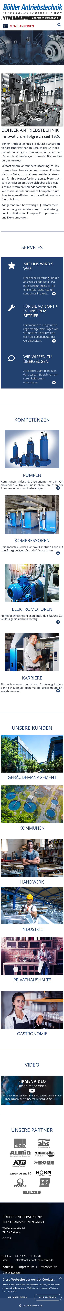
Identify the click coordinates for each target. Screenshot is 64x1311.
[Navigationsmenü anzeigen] (3, 25)
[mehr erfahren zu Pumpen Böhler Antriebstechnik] (57, 488)
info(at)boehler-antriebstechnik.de (34, 1260)
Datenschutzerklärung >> (40, 1100)
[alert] (32, 1292)
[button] (32, 1305)
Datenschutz (48, 1267)
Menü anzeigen (22, 26)
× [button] (60, 1278)
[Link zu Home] (32, 11)
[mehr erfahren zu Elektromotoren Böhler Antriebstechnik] (57, 622)
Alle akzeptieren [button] (17, 1297)
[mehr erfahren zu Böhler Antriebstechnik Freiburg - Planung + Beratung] (53, 293)
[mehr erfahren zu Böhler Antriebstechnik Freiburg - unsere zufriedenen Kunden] (53, 382)
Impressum (26, 1267)
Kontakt (7, 1267)
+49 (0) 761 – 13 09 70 (28, 1256)
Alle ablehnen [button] (47, 1297)
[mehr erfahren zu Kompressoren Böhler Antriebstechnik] (57, 553)
